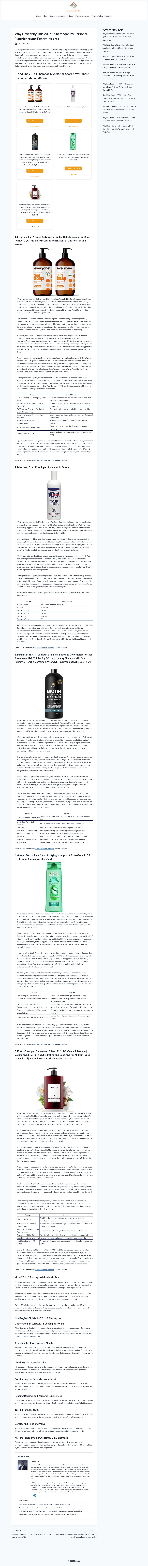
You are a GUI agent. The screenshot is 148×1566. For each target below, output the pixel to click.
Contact (108, 16)
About (45, 16)
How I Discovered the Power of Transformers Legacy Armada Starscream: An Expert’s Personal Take (50, 1511)
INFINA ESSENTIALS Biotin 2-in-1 (35, 654)
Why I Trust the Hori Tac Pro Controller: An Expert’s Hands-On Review (41, 1508)
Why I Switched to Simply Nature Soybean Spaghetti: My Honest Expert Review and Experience (118, 48)
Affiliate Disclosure (82, 16)
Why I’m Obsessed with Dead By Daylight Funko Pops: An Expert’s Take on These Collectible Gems (118, 87)
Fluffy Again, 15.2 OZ (60, 1058)
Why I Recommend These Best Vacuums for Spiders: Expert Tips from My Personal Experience (118, 37)
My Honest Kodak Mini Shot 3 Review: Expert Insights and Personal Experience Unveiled (76, 1534)
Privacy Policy (97, 16)
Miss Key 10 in (25, 467)
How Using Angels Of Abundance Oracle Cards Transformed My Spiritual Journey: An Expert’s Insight (119, 98)
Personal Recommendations (61, 16)
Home (38, 16)
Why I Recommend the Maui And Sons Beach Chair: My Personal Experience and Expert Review (119, 109)
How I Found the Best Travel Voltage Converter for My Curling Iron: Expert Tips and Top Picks (118, 76)
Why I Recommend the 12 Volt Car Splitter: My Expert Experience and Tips (31, 1534)
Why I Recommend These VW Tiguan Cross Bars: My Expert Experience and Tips (44, 1504)
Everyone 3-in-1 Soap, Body (32, 236)
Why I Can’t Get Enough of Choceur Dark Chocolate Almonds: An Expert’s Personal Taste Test (118, 129)
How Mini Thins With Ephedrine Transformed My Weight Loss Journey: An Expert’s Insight (47, 1514)
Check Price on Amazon (34, 121)
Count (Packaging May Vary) (36, 858)
